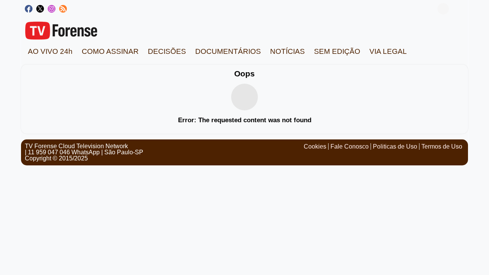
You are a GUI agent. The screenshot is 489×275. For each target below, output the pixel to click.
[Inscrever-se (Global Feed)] (63, 9)
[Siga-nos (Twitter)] (40, 9)
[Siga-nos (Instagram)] (51, 9)
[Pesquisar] (458, 9)
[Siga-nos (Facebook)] (28, 9)
